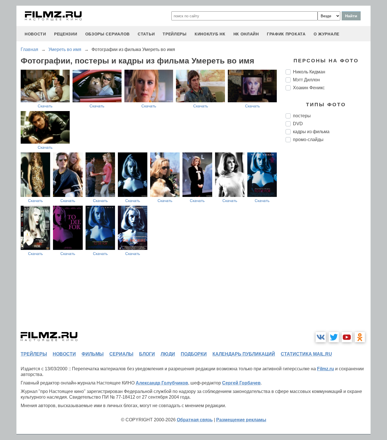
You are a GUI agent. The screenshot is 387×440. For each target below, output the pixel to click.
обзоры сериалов (107, 34)
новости (35, 34)
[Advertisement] (328, 241)
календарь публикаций (243, 354)
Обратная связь (195, 419)
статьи (146, 34)
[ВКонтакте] (321, 337)
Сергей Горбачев (241, 383)
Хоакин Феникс (309, 87)
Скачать (45, 106)
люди (168, 354)
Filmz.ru (325, 368)
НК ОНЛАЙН (246, 34)
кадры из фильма (311, 131)
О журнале (326, 34)
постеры (302, 115)
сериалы (121, 354)
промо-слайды (308, 139)
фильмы (93, 354)
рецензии (65, 34)
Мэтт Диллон (306, 79)
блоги (147, 354)
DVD (298, 123)
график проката (286, 34)
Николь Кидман (309, 71)
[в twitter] (334, 337)
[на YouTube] (347, 337)
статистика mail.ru (306, 354)
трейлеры (175, 34)
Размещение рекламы (241, 419)
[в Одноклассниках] (360, 337)
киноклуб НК (210, 34)
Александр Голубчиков (162, 383)
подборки (194, 354)
